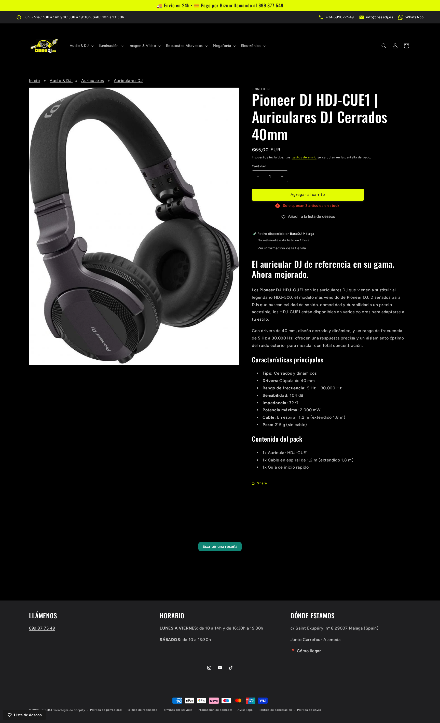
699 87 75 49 (42, 628)
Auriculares (92, 80)
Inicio (34, 80)
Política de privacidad (105, 710)
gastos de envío (304, 157)
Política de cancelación (275, 710)
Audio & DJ (61, 80)
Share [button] (262, 483)
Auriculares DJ (128, 80)
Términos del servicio (177, 710)
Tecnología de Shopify (69, 710)
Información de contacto (215, 710)
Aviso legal (246, 710)
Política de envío (309, 710)
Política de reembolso (142, 710)
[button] (81, 45)
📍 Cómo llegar (306, 651)
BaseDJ (47, 710)
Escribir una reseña (220, 546)
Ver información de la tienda (281, 248)
